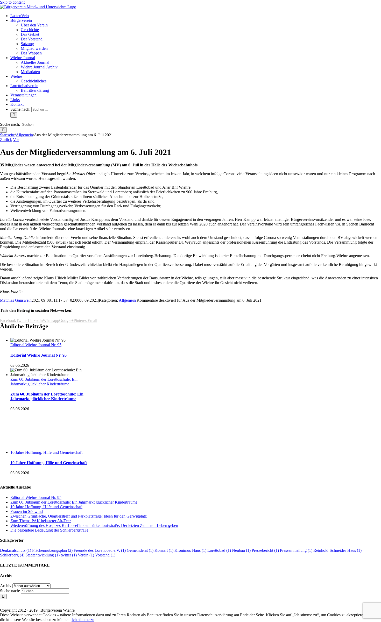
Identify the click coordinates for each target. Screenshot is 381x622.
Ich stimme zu (83, 619)
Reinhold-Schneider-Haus (337, 550)
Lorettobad (219, 550)
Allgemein (127, 300)
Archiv (5, 585)
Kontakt (166, 602)
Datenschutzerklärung (215, 602)
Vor (16, 139)
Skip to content (12, 2)
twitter (69, 555)
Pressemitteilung (296, 550)
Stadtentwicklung (42, 555)
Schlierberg (12, 555)
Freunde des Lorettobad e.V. (100, 550)
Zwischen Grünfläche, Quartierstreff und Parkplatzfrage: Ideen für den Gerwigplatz (78, 516)
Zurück (6, 139)
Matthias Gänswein (16, 300)
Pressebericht (265, 550)
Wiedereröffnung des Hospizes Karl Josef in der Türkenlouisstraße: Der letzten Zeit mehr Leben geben (94, 525)
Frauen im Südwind (26, 511)
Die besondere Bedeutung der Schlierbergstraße (49, 530)
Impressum (186, 602)
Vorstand (105, 555)
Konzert (163, 550)
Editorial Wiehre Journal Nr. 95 (35, 345)
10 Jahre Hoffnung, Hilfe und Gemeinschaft (46, 452)
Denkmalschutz (15, 550)
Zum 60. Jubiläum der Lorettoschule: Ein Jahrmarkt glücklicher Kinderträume (43, 381)
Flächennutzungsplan (52, 550)
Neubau (241, 550)
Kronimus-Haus (190, 550)
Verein (86, 555)
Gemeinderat (140, 550)
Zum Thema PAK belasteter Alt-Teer (40, 521)
